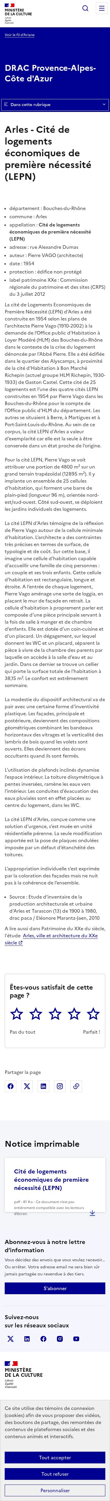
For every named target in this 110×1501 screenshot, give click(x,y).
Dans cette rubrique (30, 105)
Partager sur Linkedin (43, 1086)
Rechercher (85, 8)
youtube (76, 1339)
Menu (102, 8)
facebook (43, 1339)
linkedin (27, 1339)
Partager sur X (27, 1086)
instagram (60, 1339)
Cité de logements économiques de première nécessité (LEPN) (51, 1179)
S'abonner (55, 1288)
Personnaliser (55, 1490)
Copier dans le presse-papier (76, 1086)
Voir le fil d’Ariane (20, 35)
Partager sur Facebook (10, 1086)
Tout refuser (55, 1474)
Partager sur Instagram (60, 1086)
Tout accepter (55, 1457)
